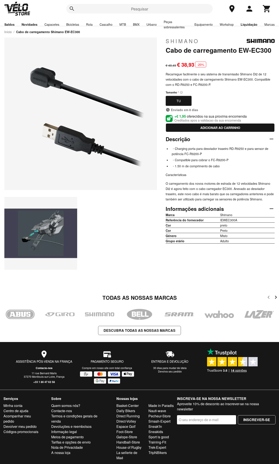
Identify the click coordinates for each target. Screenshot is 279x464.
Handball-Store (128, 442)
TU (179, 101)
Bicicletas (72, 24)
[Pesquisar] (72, 9)
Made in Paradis (161, 405)
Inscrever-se (256, 419)
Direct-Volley (126, 421)
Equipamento (203, 24)
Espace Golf (125, 426)
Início (8, 32)
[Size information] (181, 92)
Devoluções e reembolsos (71, 426)
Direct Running (128, 415)
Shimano (182, 40)
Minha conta (12, 405)
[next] (276, 298)
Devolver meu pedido (20, 426)
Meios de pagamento (67, 436)
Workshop (227, 24)
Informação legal (64, 431)
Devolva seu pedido (170, 371)
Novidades (29, 24)
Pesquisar (139, 9)
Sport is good (158, 436)
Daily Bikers (125, 410)
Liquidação (249, 24)
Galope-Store (126, 436)
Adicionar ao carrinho (220, 127)
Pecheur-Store (159, 415)
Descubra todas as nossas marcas (139, 330)
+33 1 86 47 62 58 (44, 382)
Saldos (9, 24)
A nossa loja (60, 452)
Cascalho (106, 24)
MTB (122, 24)
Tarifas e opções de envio (71, 442)
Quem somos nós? (65, 405)
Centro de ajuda (15, 410)
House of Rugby (128, 447)
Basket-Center (127, 405)
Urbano (151, 24)
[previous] (268, 298)
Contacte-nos (44, 368)
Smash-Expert (159, 421)
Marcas (269, 24)
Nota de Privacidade (67, 447)
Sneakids (155, 431)
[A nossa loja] (232, 8)
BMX (136, 24)
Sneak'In (155, 426)
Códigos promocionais (20, 431)
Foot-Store (124, 431)
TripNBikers (157, 452)
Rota (89, 24)
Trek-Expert (157, 447)
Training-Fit (157, 442)
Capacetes (51, 24)
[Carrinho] (266, 8)
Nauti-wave (157, 410)
